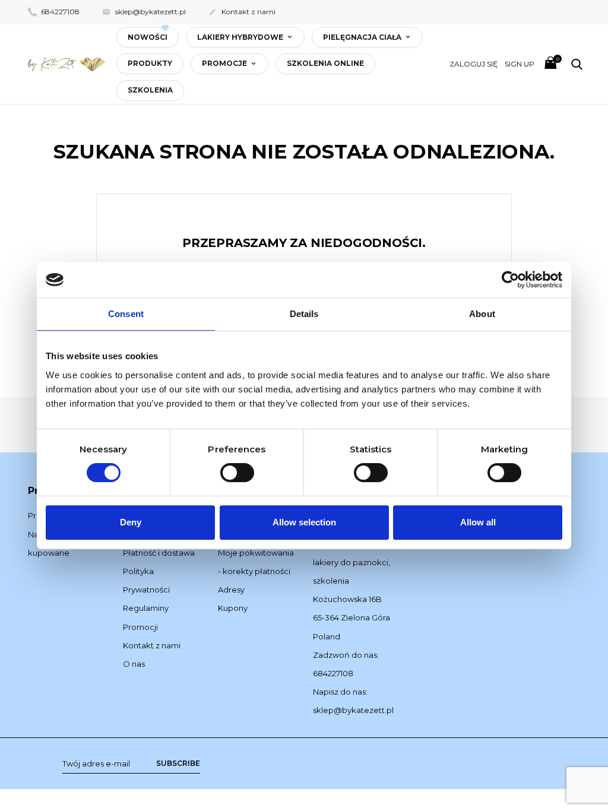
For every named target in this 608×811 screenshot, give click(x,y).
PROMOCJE (225, 63)
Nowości (147, 37)
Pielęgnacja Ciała (363, 37)
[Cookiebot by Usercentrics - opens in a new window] (510, 280)
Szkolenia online (325, 63)
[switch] (237, 472)
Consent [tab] (126, 314)
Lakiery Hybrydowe (241, 37)
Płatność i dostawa (159, 552)
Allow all (478, 522)
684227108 (59, 11)
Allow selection (304, 522)
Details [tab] (304, 314)
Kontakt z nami (242, 11)
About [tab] (482, 314)
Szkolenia (150, 89)
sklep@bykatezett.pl (144, 11)
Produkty (150, 63)
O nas (134, 664)
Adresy (231, 589)
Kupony (233, 608)
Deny (130, 522)
